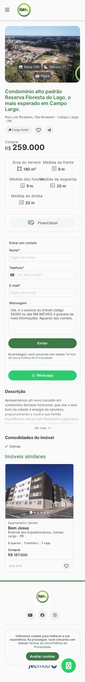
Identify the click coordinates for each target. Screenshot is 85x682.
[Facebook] (42, 615)
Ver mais (40, 428)
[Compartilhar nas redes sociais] (49, 130)
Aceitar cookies (42, 656)
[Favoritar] (38, 130)
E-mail (14, 285)
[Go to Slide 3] (38, 512)
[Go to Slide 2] (35, 512)
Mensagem (18, 303)
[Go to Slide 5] (45, 512)
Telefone (16, 268)
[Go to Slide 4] (41, 512)
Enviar (42, 343)
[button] (42, 54)
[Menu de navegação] (7, 10)
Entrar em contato (23, 243)
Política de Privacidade (36, 358)
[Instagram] (55, 615)
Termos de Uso (39, 643)
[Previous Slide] (9, 54)
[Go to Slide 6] (48, 512)
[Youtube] (30, 615)
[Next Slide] (76, 54)
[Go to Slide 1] (31, 512)
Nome (14, 250)
